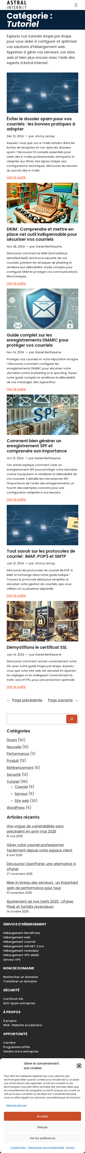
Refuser (42, 1127)
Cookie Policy (18, 1147)
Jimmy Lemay (45, 136)
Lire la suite (16, 177)
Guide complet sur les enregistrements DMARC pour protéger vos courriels (38, 340)
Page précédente (24, 700)
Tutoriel (13, 781)
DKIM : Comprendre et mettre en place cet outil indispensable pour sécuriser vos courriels (42, 234)
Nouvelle (14, 747)
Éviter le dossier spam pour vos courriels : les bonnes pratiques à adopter (41, 123)
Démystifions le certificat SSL (37, 647)
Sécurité (14, 774)
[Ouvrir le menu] (76, 5)
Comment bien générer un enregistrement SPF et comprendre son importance (37, 445)
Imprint (70, 1147)
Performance (18, 754)
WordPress (16, 808)
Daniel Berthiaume (49, 246)
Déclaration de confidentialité (46, 1147)
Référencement (20, 767)
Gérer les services (16, 1105)
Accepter (42, 1116)
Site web (22, 801)
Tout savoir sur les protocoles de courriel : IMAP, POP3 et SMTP (41, 554)
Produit (13, 761)
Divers (12, 740)
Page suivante (63, 700)
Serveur (21, 794)
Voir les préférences (42, 1138)
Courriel (21, 787)
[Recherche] (71, 719)
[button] (79, 1066)
